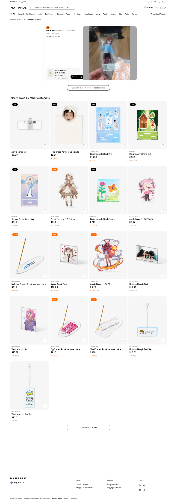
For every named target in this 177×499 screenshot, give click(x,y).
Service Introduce (83, 485)
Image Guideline (113, 485)
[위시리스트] (157, 7)
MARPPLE (13, 2)
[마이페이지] (165, 7)
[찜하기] (45, 146)
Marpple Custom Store (85, 488)
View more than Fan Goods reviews (88, 88)
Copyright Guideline (114, 488)
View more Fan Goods (88, 427)
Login (159, 2)
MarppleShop (23, 2)
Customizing (75, 77)
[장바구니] (161, 7)
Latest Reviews (16, 20)
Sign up (164, 2)
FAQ (155, 2)
